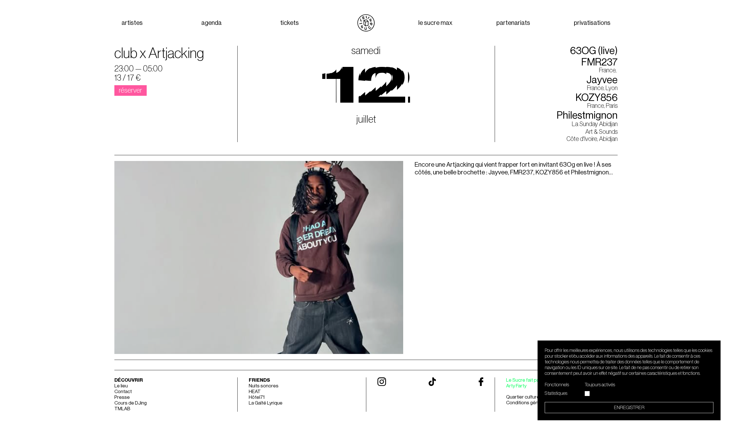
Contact (123, 391)
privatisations (592, 23)
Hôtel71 (256, 397)
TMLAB (122, 408)
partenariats (513, 23)
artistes (132, 23)
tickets (289, 23)
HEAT (255, 391)
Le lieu (121, 385)
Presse (122, 397)
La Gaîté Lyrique (266, 403)
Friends (259, 380)
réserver (130, 90)
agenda (211, 23)
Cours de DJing (130, 403)
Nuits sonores (264, 385)
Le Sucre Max (435, 23)
